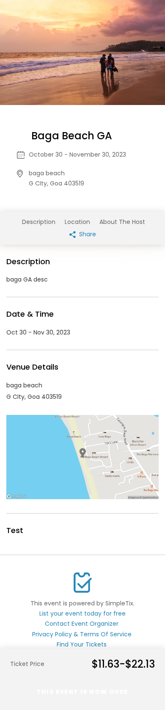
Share (86, 234)
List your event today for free (82, 613)
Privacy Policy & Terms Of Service (82, 634)
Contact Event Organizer (81, 623)
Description (38, 222)
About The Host (122, 222)
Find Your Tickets (82, 644)
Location (77, 222)
